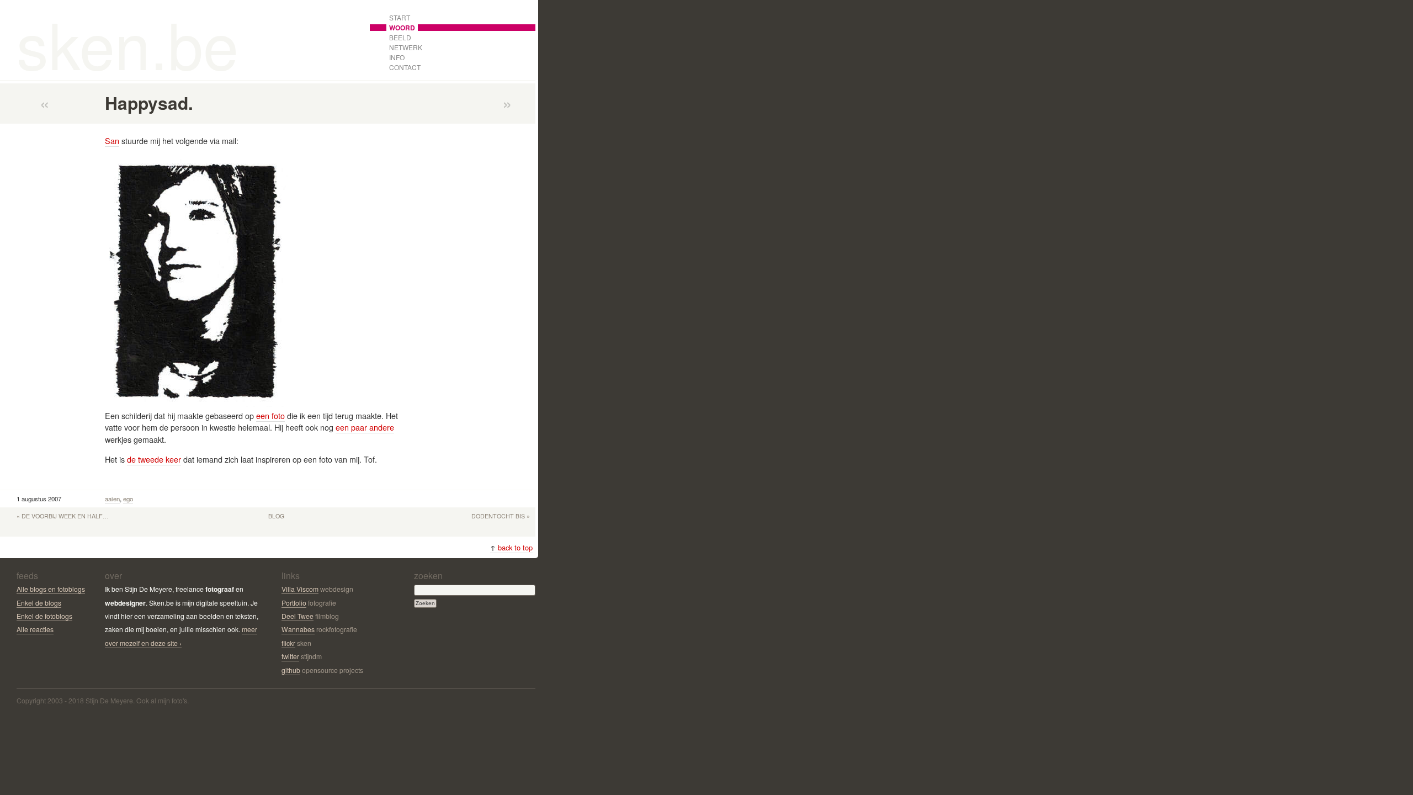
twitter (290, 656)
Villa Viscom (299, 588)
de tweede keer (154, 459)
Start (399, 17)
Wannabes (298, 629)
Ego (128, 498)
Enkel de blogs (39, 602)
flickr (288, 643)
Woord (402, 28)
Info (397, 57)
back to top (511, 547)
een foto (270, 415)
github (290, 670)
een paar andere (365, 427)
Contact (405, 67)
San (112, 140)
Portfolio (293, 602)
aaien (112, 498)
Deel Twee (297, 616)
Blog (276, 516)
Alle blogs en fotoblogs (51, 588)
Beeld (400, 37)
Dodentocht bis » (500, 516)
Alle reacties (35, 629)
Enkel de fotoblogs (44, 616)
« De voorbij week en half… (63, 516)
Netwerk (405, 47)
